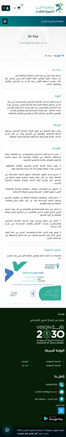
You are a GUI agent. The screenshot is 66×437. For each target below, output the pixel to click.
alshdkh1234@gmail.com (46, 392)
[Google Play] (53, 418)
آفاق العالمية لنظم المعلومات (27, 433)
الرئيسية (57, 55)
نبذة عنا (25, 365)
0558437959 (51, 384)
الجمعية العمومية (53, 361)
